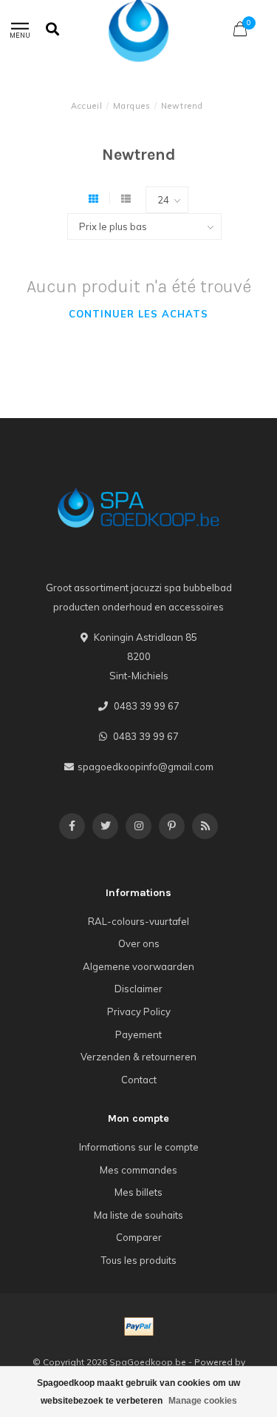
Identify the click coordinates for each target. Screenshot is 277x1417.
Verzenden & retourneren (138, 1057)
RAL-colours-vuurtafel (138, 921)
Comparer (139, 1237)
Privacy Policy (139, 1011)
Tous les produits (139, 1260)
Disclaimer (138, 988)
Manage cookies (202, 1401)
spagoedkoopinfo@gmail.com (145, 767)
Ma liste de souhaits (138, 1215)
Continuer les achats (138, 314)
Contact (139, 1080)
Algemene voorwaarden (138, 966)
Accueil (87, 106)
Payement (138, 1034)
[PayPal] (138, 1327)
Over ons (139, 943)
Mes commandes (138, 1170)
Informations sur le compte (139, 1147)
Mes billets (138, 1192)
